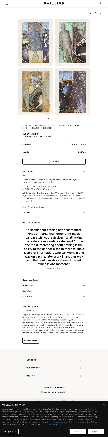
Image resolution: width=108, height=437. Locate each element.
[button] (54, 67)
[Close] (104, 405)
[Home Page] (54, 3)
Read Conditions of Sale (33, 207)
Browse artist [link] (30, 340)
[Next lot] (100, 13)
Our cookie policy (53, 424)
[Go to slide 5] (59, 118)
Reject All (96, 432)
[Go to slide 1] (48, 118)
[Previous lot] (90, 13)
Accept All (78, 432)
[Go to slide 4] (57, 118)
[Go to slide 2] (51, 118)
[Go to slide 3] (54, 118)
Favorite (56, 161)
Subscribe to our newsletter (54, 392)
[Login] (100, 3)
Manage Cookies (10, 432)
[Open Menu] (9, 4)
